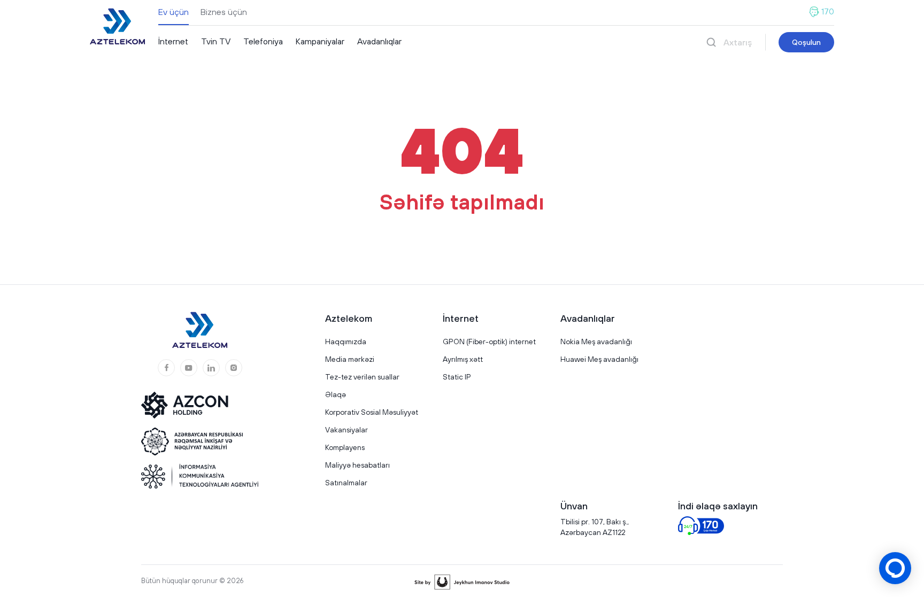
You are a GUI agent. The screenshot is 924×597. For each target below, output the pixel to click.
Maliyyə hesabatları (357, 465)
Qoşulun (806, 42)
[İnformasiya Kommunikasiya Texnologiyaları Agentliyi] (200, 476)
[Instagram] (233, 367)
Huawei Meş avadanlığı (599, 359)
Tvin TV (215, 41)
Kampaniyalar (320, 41)
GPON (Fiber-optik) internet (489, 341)
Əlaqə (335, 394)
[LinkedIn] (211, 367)
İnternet (173, 41)
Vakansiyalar (346, 429)
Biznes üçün (224, 12)
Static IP (457, 377)
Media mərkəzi (349, 359)
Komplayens (345, 447)
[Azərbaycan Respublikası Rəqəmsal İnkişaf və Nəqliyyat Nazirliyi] (192, 441)
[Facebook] (166, 367)
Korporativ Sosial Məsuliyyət (371, 412)
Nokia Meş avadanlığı (596, 341)
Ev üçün (173, 12)
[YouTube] (188, 367)
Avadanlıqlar (379, 41)
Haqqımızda (345, 341)
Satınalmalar (346, 482)
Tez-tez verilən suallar (362, 377)
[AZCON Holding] (192, 405)
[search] (711, 42)
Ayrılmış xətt (463, 359)
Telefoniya (263, 41)
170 (827, 11)
